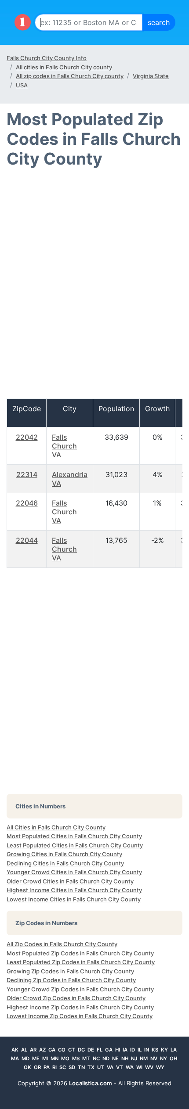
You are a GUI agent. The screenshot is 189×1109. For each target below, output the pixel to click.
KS (155, 1050)
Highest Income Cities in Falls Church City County (74, 890)
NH (124, 1058)
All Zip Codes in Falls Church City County (62, 943)
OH (173, 1058)
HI (117, 1050)
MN (54, 1058)
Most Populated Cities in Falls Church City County (74, 836)
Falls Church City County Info (47, 57)
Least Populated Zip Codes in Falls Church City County (81, 961)
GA (109, 1050)
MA (15, 1058)
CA (51, 1050)
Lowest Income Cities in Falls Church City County (74, 899)
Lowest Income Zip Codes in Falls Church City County (80, 1015)
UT (100, 1067)
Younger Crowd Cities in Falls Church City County (74, 872)
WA (130, 1067)
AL (24, 1050)
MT (86, 1058)
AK (14, 1050)
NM (144, 1058)
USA (22, 85)
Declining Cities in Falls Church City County (65, 863)
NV (153, 1058)
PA (47, 1067)
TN (81, 1067)
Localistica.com (90, 1083)
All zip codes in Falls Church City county (70, 75)
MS (76, 1058)
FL (99, 1050)
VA (110, 1067)
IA (125, 1050)
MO (65, 1058)
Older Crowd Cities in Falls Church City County (70, 881)
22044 (27, 540)
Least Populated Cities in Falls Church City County (75, 845)
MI (45, 1058)
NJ (134, 1058)
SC (62, 1067)
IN (146, 1050)
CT (71, 1050)
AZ (42, 1050)
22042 (27, 437)
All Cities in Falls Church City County (56, 827)
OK (27, 1067)
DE (90, 1050)
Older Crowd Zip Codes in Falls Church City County (76, 997)
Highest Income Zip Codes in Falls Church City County (80, 1007)
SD (72, 1067)
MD (25, 1058)
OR (37, 1067)
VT (119, 1067)
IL (140, 1050)
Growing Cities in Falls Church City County (64, 854)
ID (132, 1050)
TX (90, 1067)
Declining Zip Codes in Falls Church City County (71, 979)
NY (163, 1058)
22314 (26, 474)
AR (33, 1050)
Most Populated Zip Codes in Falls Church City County (80, 953)
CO (61, 1050)
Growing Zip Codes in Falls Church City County (70, 971)
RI (54, 1067)
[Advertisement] (94, 287)
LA (174, 1050)
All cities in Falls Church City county (64, 67)
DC (81, 1050)
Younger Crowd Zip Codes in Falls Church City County (80, 989)
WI (139, 1067)
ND (105, 1058)
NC (96, 1058)
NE (115, 1058)
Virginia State (151, 75)
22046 (27, 503)
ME (36, 1058)
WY (160, 1067)
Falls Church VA (64, 446)
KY (164, 1050)
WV (149, 1067)
